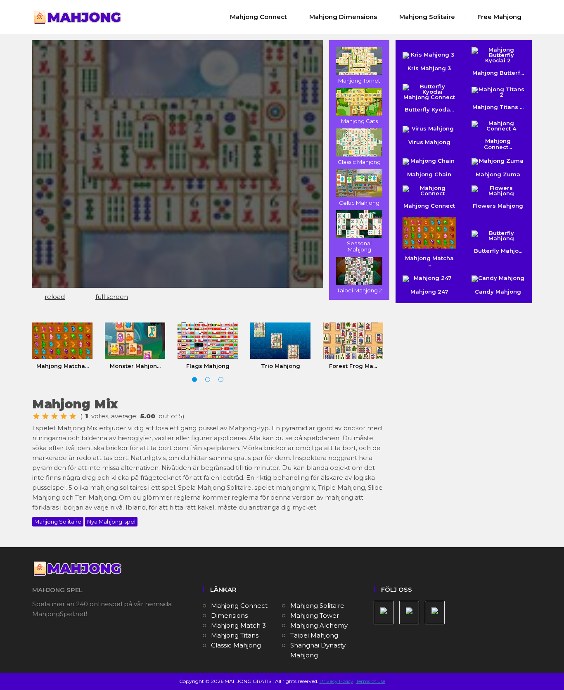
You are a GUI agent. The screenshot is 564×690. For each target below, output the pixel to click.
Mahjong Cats (359, 121)
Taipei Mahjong (314, 635)
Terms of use (370, 681)
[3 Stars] (54, 416)
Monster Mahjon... (135, 366)
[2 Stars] (45, 416)
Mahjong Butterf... (498, 72)
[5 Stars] (73, 416)
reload (55, 297)
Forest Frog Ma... (353, 366)
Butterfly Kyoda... (429, 109)
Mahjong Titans (234, 635)
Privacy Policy (336, 681)
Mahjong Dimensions (343, 17)
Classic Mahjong (359, 162)
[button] (194, 379)
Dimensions (229, 615)
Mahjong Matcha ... (429, 261)
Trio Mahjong (280, 366)
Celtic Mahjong (359, 202)
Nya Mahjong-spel (111, 521)
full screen (111, 297)
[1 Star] (36, 416)
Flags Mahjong (208, 366)
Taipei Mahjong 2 (359, 290)
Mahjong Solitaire (427, 17)
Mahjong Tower (314, 615)
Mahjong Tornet (359, 80)
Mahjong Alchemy (319, 625)
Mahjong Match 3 (238, 625)
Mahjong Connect (258, 17)
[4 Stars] (63, 416)
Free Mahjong (499, 17)
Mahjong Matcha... (62, 366)
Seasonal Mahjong (359, 246)
